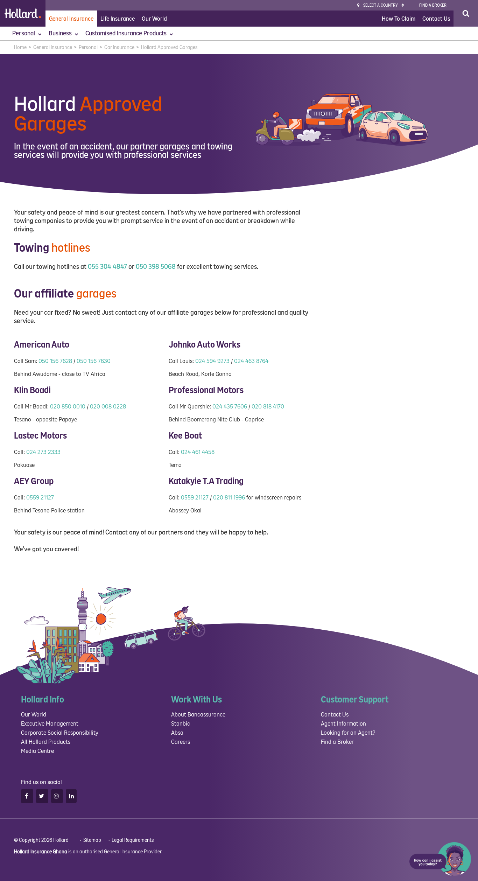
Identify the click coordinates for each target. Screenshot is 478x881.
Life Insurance (117, 18)
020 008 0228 (108, 406)
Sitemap (92, 840)
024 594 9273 (212, 361)
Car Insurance (119, 47)
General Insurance (71, 18)
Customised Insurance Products (126, 33)
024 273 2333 (43, 452)
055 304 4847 (107, 267)
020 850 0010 (67, 406)
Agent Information (343, 723)
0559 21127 (40, 497)
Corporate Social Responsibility (59, 732)
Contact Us (436, 18)
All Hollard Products (45, 742)
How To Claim (398, 18)
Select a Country (380, 5)
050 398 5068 (156, 267)
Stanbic (180, 723)
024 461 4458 (198, 452)
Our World (154, 18)
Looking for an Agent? (348, 732)
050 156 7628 (55, 361)
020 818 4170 (268, 406)
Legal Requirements (133, 840)
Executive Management (49, 723)
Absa (177, 732)
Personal (24, 33)
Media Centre (37, 751)
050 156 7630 (94, 361)
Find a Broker (337, 742)
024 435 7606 (229, 406)
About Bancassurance (198, 714)
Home (20, 47)
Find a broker (433, 5)
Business (61, 33)
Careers (180, 742)
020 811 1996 (229, 497)
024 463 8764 (251, 361)
